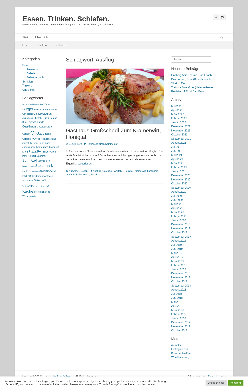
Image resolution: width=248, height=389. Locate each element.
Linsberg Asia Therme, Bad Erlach (191, 75)
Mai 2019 (176, 252)
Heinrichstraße (48, 138)
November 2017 (180, 326)
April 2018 (177, 305)
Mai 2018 (176, 301)
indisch (25, 143)
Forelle (40, 122)
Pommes (43, 151)
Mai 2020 (176, 203)
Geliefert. (32, 73)
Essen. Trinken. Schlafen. (65, 19)
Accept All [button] (236, 382)
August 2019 (178, 240)
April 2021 (177, 158)
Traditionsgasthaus (42, 175)
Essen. (26, 45)
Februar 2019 (179, 265)
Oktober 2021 (179, 134)
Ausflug (97, 171)
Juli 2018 (176, 293)
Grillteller (118, 171)
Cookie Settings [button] (216, 382)
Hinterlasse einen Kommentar (101, 144)
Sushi (26, 171)
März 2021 (177, 163)
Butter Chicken (41, 109)
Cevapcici (27, 113)
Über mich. (41, 37)
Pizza (32, 151)
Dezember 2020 (180, 175)
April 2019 (177, 256)
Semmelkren (43, 161)
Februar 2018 (179, 314)
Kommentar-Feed (181, 353)
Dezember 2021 (180, 126)
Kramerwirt (140, 171)
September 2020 (181, 187)
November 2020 (180, 179)
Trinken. (42, 45)
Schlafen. (60, 45)
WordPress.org (180, 357)
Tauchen (36, 171)
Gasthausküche (44, 126)
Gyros (36, 138)
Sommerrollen (28, 166)
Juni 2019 (177, 248)
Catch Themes (217, 376)
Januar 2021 (178, 171)
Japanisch (44, 143)
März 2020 (177, 212)
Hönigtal (129, 171)
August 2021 (178, 142)
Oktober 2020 (179, 183)
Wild (44, 180)
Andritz (25, 104)
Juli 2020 (176, 195)
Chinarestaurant (42, 113)
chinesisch (27, 118)
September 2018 (181, 285)
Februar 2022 (179, 118)
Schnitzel (96, 174)
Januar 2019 (178, 269)
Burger (27, 109)
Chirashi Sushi (41, 118)
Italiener (34, 143)
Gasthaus (107, 171)
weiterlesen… (86, 163)
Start (25, 37)
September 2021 (181, 138)
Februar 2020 (179, 216)
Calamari (53, 109)
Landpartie (152, 171)
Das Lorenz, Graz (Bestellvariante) (191, 79)
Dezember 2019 (180, 224)
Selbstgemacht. (36, 77)
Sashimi (41, 156)
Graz (36, 133)
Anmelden (177, 345)
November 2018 (180, 277)
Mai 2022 (176, 106)
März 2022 (177, 114)
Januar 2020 (178, 220)
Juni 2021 (177, 150)
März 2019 (177, 261)
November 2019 (180, 228)
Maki (25, 151)
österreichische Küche (77, 174)
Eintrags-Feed (179, 349)
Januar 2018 (178, 318)
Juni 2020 (177, 199)
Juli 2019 (176, 244)
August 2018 (178, 289)
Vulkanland (28, 180)
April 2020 (177, 207)
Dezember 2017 (180, 322)
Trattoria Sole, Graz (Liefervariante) (192, 87)
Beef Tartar (44, 104)
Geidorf (26, 134)
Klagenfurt (53, 147)
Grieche (47, 133)
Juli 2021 (176, 146)
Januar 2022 (178, 122)
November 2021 (180, 130)
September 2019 (181, 236)
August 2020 (178, 191)
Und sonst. (28, 89)
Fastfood (32, 122)
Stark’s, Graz (179, 83)
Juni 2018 (177, 297)
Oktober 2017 (179, 330)
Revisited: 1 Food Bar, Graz (187, 91)
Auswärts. (74, 171)
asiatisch (34, 104)
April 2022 (177, 110)
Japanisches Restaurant (35, 147)
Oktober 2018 (179, 281)
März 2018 (177, 310)
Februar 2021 (179, 167)
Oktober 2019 (179, 232)
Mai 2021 (176, 155)
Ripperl (32, 156)
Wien (37, 180)
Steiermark (44, 166)
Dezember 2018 (180, 273)
